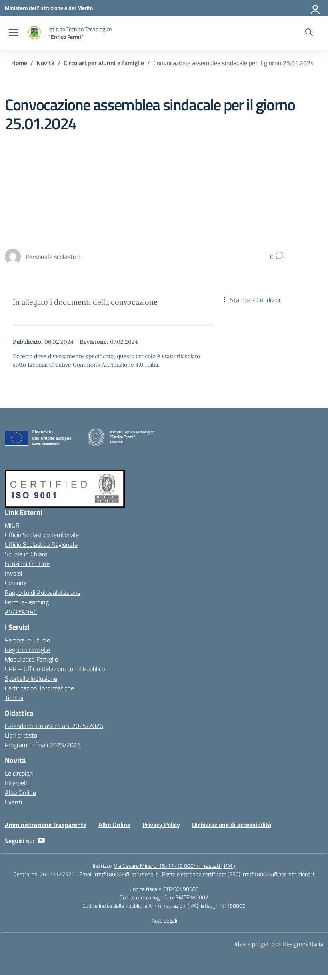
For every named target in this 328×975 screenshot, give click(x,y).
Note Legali (164, 920)
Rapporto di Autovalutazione (42, 592)
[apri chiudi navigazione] (13, 33)
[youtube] (41, 840)
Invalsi (13, 573)
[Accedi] (315, 8)
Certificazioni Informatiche (39, 688)
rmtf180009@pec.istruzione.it (279, 874)
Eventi (13, 802)
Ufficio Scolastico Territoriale (42, 535)
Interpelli (16, 783)
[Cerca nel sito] (309, 33)
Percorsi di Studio (27, 640)
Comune (16, 583)
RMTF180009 (191, 897)
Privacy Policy (161, 824)
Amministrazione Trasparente (45, 824)
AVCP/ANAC (21, 611)
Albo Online (20, 792)
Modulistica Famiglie (31, 659)
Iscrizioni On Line (27, 563)
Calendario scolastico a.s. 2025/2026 (54, 725)
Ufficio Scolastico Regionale (41, 544)
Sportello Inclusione (31, 678)
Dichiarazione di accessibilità (231, 824)
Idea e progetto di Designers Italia (278, 944)
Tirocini (14, 697)
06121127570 (57, 874)
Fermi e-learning (27, 602)
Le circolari (19, 773)
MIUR (12, 525)
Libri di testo (21, 735)
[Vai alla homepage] (34, 33)
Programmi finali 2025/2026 (43, 745)
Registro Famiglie (27, 649)
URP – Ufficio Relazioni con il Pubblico (55, 669)
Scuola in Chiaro (26, 554)
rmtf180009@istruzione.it (126, 874)
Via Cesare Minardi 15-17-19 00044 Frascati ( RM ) (174, 865)
